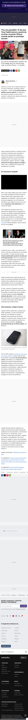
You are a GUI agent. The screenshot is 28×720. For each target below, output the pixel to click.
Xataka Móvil (4, 667)
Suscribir (23, 606)
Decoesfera (4, 694)
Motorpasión (17, 683)
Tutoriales (16, 627)
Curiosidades (10, 472)
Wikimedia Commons (19, 452)
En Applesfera (6, 239)
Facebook (11, 71)
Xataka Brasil (4, 706)
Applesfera (4, 669)
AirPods (16, 630)
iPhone (17, 472)
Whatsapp (15, 23)
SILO (10, 23)
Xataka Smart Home (6, 671)
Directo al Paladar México (7, 710)
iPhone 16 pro (22, 595)
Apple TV (4, 633)
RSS (19, 616)
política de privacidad (20, 609)
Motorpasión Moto (18, 685)
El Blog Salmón (17, 692)
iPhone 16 (14, 595)
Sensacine (16, 674)
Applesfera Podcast (6, 627)
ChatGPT (5, 23)
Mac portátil (4, 630)
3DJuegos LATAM (18, 704)
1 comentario (6, 70)
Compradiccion (5, 696)
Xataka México (5, 704)
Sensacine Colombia (18, 708)
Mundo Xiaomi (5, 673)
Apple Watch (17, 633)
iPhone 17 (4, 641)
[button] (11, 81)
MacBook (16, 638)
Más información (22, 718)
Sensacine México (18, 706)
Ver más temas (6, 646)
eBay (2, 454)
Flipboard (16, 71)
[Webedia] (5, 658)
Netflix (24, 23)
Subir (22, 657)
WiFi (20, 23)
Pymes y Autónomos (19, 694)
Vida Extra (16, 667)
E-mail (19, 71)
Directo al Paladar (5, 683)
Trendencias (4, 692)
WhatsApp (4, 638)
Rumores (4, 636)
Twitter (14, 71)
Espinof (16, 676)
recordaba (4, 222)
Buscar (26, 652)
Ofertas (16, 636)
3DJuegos (16, 665)
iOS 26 (16, 641)
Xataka (3, 665)
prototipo (23, 472)
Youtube (13, 616)
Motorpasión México (19, 710)
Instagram (16, 616)
